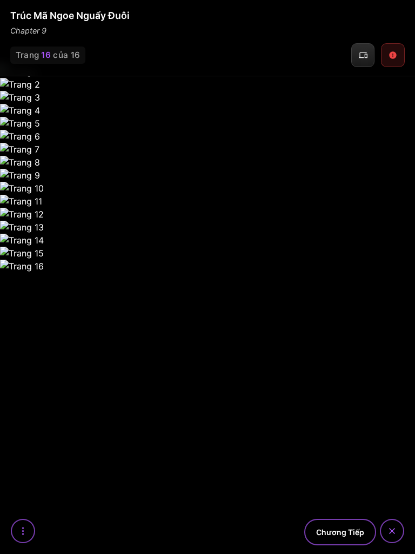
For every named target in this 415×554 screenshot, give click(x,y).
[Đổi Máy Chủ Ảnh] (363, 55)
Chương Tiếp (340, 532)
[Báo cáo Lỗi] (393, 55)
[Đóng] (392, 531)
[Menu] (23, 531)
